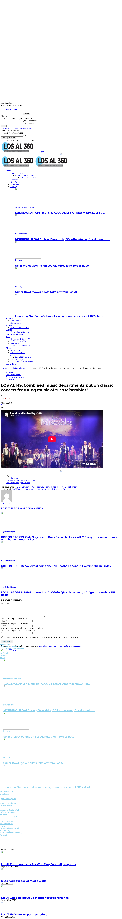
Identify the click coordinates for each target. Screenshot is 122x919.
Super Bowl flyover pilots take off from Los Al (46, 292)
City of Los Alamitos (24, 175)
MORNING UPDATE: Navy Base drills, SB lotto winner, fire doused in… (62, 239)
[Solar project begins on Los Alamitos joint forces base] (28, 258)
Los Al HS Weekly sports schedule (24, 914)
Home (4, 368)
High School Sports (19, 327)
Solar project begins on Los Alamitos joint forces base (52, 265)
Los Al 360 (5, 398)
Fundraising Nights (19, 332)
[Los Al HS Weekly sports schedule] (7, 909)
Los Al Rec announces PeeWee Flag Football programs (38, 864)
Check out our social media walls (23, 881)
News (8, 171)
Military (13, 187)
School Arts (15, 323)
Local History (16, 359)
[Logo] (18, 166)
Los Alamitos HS (18, 321)
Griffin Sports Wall (18, 341)
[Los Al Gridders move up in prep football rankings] (7, 892)
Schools (9, 318)
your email (28, 135)
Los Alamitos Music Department (21, 480)
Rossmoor (15, 180)
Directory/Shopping (14, 334)
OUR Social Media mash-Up (23, 362)
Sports (9, 325)
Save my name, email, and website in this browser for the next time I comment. (41, 637)
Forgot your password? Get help (16, 128)
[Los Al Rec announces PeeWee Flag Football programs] (7, 859)
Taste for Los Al (17, 353)
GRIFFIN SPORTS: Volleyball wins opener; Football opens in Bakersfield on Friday (56, 566)
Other (8, 348)
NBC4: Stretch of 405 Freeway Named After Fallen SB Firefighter (46, 487)
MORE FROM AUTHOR (32, 508)
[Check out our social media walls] (7, 875)
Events (9, 330)
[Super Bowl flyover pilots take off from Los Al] (28, 284)
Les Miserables (12, 478)
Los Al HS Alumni (23, 357)
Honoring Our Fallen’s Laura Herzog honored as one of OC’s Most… (60, 316)
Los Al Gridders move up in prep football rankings (35, 897)
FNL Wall (14, 343)
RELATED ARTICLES (11, 508)
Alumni (13, 355)
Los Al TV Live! (12, 364)
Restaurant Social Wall (21, 339)
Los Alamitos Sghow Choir (18, 483)
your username (30, 121)
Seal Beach (15, 182)
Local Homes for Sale (20, 346)
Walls (8, 337)
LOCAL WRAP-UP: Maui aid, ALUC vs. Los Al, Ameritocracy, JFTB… (60, 213)
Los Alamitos (16, 173)
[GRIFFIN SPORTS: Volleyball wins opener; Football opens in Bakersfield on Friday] (14, 558)
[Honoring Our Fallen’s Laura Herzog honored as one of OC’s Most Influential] (28, 310)
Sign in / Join (11, 109)
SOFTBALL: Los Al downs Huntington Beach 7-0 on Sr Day (39, 489)
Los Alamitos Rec (28, 177)
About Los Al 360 (18, 350)
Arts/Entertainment (15, 377)
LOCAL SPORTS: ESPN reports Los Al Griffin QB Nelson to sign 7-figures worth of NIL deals (58, 593)
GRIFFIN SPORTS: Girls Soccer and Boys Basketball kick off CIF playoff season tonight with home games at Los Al (59, 538)
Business (14, 184)
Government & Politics (26, 207)
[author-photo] (6, 501)
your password (30, 123)
